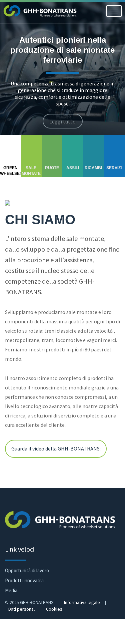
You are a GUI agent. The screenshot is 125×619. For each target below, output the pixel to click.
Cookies (54, 609)
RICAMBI (93, 168)
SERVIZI (114, 168)
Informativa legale (82, 602)
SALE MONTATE (31, 171)
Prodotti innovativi (24, 580)
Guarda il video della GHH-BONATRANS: (56, 448)
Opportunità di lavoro (27, 570)
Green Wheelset (10, 171)
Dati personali (22, 609)
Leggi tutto (62, 121)
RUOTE (52, 168)
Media (11, 590)
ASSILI (72, 168)
